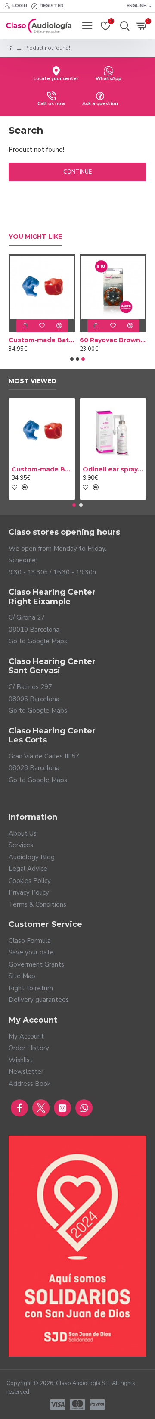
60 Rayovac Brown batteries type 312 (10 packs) (113, 340)
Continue (77, 172)
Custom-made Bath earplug (42, 340)
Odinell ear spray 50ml (113, 469)
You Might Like (35, 236)
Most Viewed (32, 381)
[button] (72, 359)
